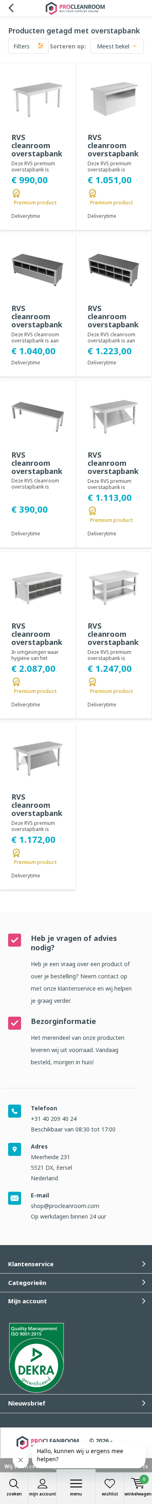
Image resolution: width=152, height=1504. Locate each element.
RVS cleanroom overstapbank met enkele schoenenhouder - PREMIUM (114, 475)
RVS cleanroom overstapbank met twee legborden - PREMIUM (113, 646)
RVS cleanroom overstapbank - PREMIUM (36, 149)
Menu (76, 1494)
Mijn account (42, 1494)
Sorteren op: (68, 46)
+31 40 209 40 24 (54, 1119)
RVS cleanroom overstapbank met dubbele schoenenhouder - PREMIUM (37, 817)
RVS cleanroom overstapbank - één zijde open (113, 324)
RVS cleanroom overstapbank (36, 463)
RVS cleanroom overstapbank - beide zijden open (36, 324)
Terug (10, 8)
